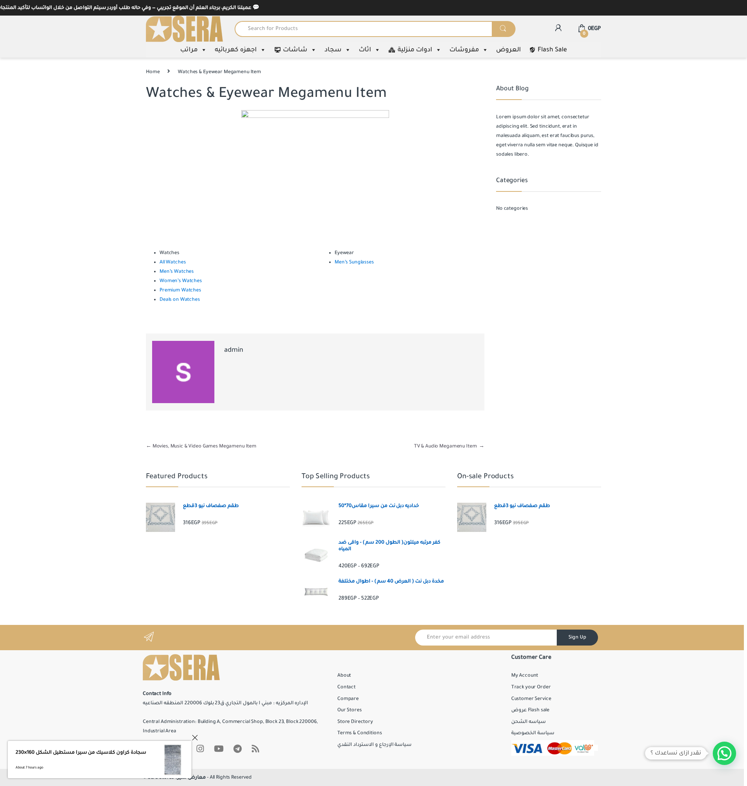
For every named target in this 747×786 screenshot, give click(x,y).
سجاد (333, 50)
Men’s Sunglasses (354, 262)
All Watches (173, 262)
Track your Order (531, 687)
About (344, 675)
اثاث (365, 50)
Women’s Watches (181, 281)
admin (233, 350)
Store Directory (355, 722)
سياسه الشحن (528, 722)
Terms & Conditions (359, 733)
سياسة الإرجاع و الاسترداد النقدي (374, 745)
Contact (346, 687)
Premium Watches (180, 290)
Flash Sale (552, 50)
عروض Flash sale (530, 710)
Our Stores (349, 710)
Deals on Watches (180, 300)
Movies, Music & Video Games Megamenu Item (201, 446)
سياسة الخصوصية (532, 733)
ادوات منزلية (415, 50)
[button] (724, 753)
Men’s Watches (177, 271)
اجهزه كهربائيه (236, 50)
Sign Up (577, 637)
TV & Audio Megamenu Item (449, 446)
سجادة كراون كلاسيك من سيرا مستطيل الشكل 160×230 (81, 752)
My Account (524, 675)
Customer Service (531, 699)
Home (153, 72)
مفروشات (464, 50)
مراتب (189, 50)
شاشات (295, 50)
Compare (348, 699)
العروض (508, 50)
